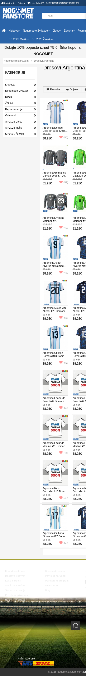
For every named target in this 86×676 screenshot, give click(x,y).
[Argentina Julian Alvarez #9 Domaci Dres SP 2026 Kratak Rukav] (55, 247)
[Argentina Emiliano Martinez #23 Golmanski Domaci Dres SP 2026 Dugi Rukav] (55, 202)
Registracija (9, 3)
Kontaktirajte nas (15, 571)
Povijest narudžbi (55, 576)
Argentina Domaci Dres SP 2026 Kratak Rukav (54, 130)
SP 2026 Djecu (13, 121)
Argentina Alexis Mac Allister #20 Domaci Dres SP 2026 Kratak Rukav (54, 313)
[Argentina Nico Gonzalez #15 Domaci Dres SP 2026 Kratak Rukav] (55, 472)
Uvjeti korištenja (15, 600)
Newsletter (51, 585)
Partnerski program (57, 580)
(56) (65, 137)
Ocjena (74, 89)
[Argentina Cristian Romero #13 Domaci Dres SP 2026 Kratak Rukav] (55, 337)
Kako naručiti (13, 580)
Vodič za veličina (15, 585)
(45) (65, 272)
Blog (48, 590)
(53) (65, 182)
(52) (65, 362)
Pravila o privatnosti (17, 595)
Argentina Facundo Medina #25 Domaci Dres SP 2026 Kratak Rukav (54, 448)
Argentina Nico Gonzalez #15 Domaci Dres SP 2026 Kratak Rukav (55, 493)
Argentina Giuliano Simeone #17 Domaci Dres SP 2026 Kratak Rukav (55, 538)
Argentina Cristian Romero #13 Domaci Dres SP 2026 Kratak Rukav (54, 357)
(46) (65, 452)
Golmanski (11, 115)
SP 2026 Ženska (14, 134)
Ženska (9, 103)
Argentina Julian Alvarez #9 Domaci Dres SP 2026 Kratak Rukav (54, 267)
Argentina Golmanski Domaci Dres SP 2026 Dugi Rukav (55, 175)
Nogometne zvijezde (17, 90)
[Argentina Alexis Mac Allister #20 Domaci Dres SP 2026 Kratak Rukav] (55, 292)
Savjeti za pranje (15, 590)
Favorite (55, 89)
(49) (65, 227)
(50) (65, 543)
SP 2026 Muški (13, 127)
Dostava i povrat (15, 576)
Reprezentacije (14, 109)
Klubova (10, 84)
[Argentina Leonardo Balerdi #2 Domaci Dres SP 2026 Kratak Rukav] (55, 382)
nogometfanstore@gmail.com (63, 2)
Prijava (21, 3)
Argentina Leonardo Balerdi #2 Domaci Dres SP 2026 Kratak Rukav (54, 403)
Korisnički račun (55, 571)
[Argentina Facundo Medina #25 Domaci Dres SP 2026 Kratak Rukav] (55, 427)
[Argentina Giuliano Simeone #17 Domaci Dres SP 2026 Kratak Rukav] (55, 517)
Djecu (8, 97)
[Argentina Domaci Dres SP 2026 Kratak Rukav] (55, 112)
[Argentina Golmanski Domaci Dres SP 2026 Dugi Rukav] (55, 157)
